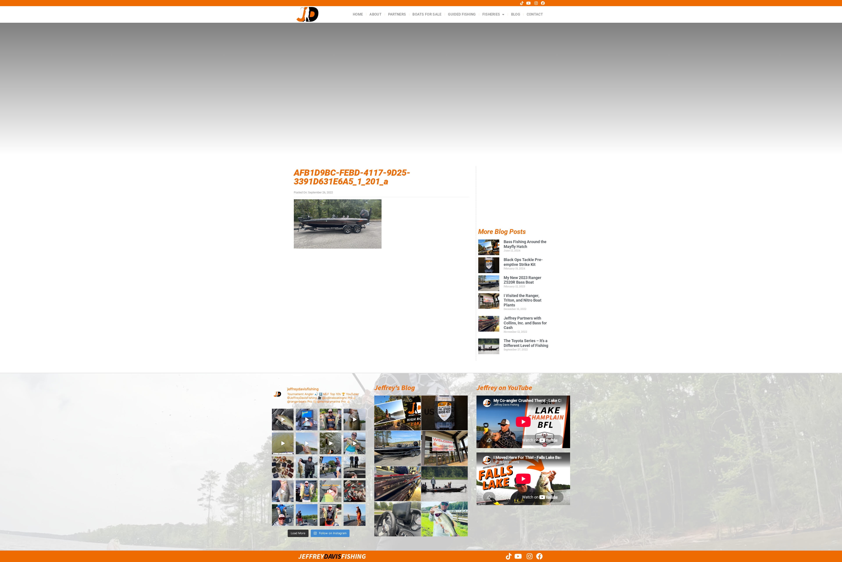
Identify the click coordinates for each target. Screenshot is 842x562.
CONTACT (535, 14)
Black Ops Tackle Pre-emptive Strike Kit (523, 262)
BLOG (515, 14)
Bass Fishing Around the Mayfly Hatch (525, 244)
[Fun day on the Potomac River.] (330, 515)
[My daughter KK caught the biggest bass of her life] (354, 443)
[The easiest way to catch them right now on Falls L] (330, 443)
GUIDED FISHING (462, 14)
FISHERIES (491, 14)
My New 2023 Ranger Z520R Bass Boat (522, 280)
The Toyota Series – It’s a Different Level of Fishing (526, 343)
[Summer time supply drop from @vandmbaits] (354, 491)
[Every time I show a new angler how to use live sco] (354, 467)
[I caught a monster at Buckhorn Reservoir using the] (354, 419)
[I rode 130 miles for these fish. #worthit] (307, 491)
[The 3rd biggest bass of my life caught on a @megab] (283, 491)
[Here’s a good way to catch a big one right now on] (307, 443)
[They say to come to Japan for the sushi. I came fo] (283, 467)
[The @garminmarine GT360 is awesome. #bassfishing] (307, 419)
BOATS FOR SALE (426, 14)
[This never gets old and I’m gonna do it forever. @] (330, 467)
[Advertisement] (513, 201)
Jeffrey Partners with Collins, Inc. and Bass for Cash (525, 323)
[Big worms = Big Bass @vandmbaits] (330, 491)
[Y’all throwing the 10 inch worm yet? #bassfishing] (283, 419)
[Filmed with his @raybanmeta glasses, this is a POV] (283, 443)
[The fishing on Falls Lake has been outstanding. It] (283, 515)
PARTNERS (397, 14)
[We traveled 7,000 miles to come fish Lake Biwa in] (307, 467)
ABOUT (375, 14)
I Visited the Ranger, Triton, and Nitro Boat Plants (522, 300)
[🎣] (354, 515)
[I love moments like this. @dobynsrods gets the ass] (307, 515)
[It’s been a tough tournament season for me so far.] (330, 419)
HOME (358, 14)
